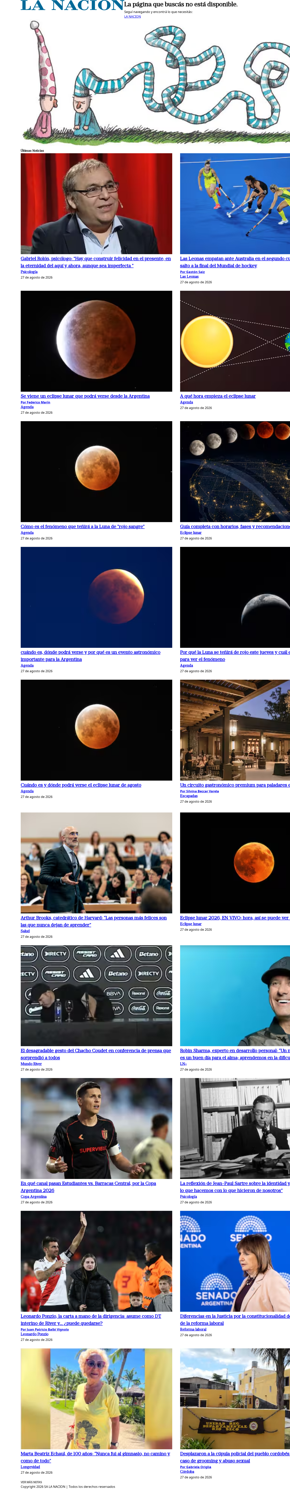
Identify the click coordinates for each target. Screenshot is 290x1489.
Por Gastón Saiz (192, 272)
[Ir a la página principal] (72, 9)
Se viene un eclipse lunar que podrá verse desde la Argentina (85, 396)
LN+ (183, 1064)
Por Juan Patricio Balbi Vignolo (45, 1329)
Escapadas (189, 796)
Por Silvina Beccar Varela (199, 791)
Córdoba (187, 1472)
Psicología (29, 272)
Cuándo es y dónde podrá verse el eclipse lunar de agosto (81, 785)
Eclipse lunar (191, 533)
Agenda (27, 407)
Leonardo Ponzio (34, 1334)
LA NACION (132, 16)
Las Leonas (189, 277)
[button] (96, 204)
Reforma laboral (193, 1330)
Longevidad (30, 1467)
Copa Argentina (34, 1197)
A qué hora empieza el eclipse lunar (218, 396)
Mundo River (31, 1064)
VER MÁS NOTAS (31, 1482)
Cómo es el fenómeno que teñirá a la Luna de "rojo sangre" (83, 526)
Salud (25, 931)
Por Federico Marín (35, 402)
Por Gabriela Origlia (195, 1467)
